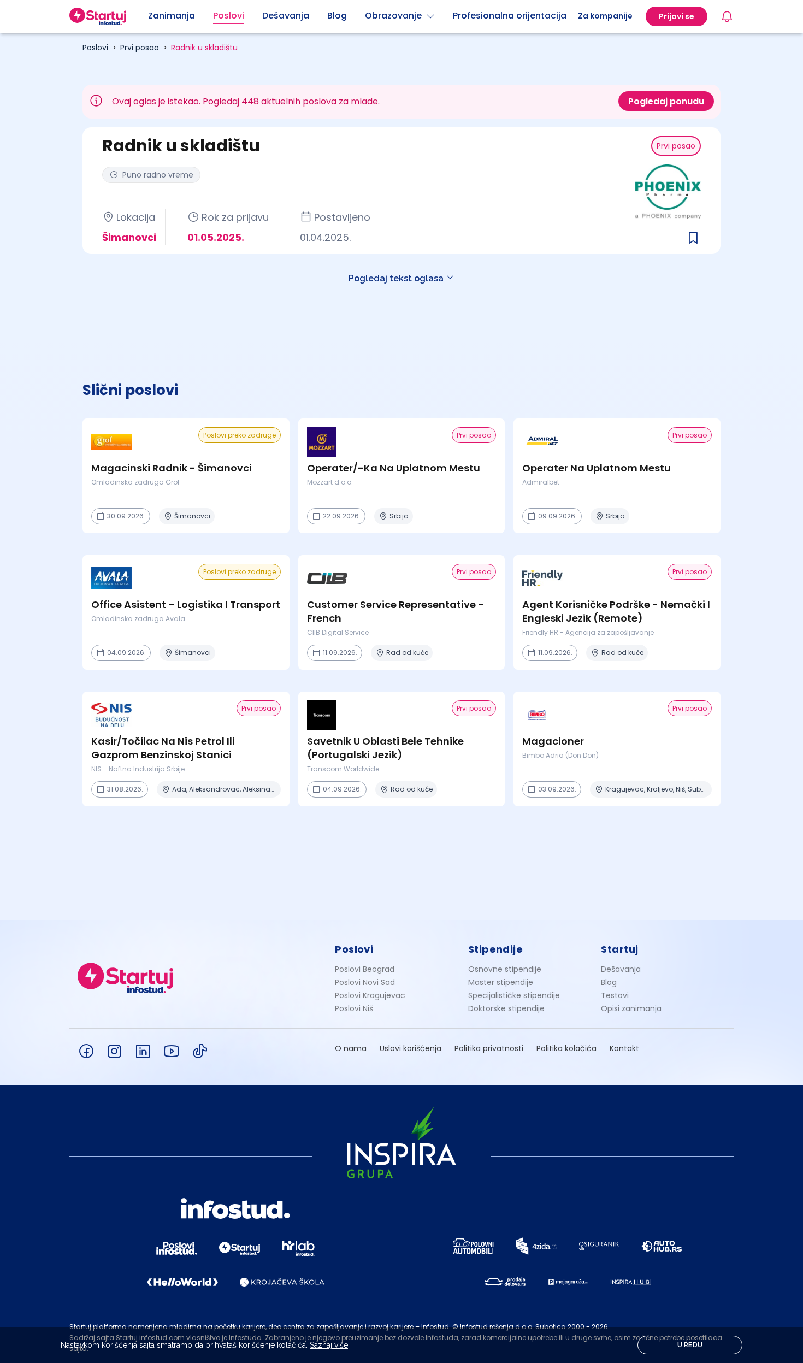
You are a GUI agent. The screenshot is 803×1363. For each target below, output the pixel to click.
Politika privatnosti (488, 1048)
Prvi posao (139, 47)
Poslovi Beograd (364, 969)
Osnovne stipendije (504, 969)
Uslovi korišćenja (410, 1048)
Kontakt (624, 1048)
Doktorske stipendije (506, 1008)
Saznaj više (329, 1345)
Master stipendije (500, 982)
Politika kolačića (566, 1048)
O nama (351, 1048)
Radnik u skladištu (204, 47)
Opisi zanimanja (631, 1008)
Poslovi (95, 47)
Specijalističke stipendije (514, 995)
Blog (609, 982)
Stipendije (495, 949)
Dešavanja (621, 969)
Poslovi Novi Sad (365, 982)
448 (250, 101)
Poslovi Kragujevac (370, 995)
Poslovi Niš (354, 1008)
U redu (690, 1345)
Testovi (615, 995)
